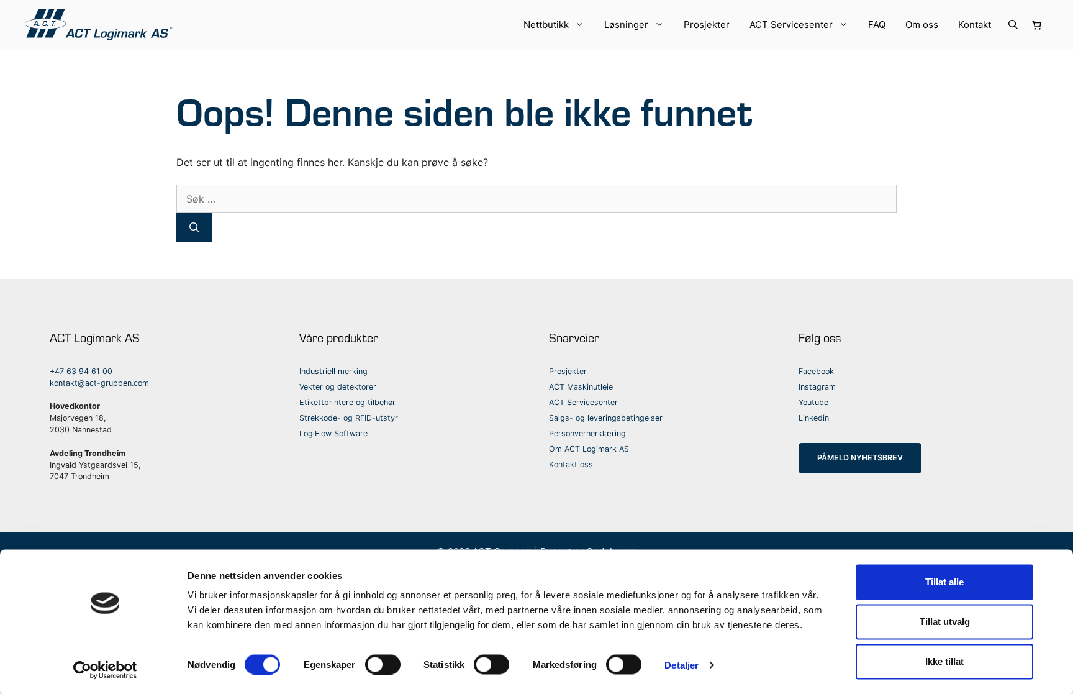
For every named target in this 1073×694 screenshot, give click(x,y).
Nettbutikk (546, 24)
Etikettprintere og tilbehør (347, 402)
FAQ (876, 24)
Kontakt (974, 24)
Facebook (816, 371)
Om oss (921, 24)
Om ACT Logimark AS (589, 449)
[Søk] (194, 227)
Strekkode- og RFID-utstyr (348, 417)
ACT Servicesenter (791, 24)
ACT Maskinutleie (581, 386)
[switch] (383, 664)
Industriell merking (333, 371)
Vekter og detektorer (337, 386)
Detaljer (681, 664)
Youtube (813, 402)
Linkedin (814, 417)
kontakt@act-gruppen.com (99, 383)
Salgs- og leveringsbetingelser (606, 417)
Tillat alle (944, 582)
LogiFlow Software (333, 433)
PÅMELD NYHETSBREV (860, 457)
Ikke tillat (944, 661)
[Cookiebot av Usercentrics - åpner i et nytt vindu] (105, 669)
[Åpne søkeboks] (1013, 24)
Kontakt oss (571, 464)
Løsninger (626, 24)
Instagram (817, 386)
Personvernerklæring (587, 433)
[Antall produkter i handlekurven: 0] (1037, 25)
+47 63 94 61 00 (81, 371)
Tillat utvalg (945, 621)
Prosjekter (707, 24)
